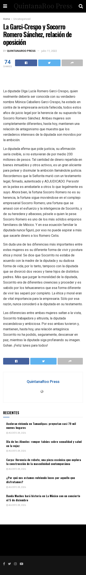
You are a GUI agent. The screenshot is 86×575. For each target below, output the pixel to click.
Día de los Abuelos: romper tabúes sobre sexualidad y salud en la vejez (44, 443)
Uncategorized (21, 19)
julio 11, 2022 (49, 51)
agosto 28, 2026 (17, 433)
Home (6, 19)
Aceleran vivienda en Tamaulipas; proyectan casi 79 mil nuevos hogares (41, 425)
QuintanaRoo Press (43, 6)
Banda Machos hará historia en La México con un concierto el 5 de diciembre (43, 498)
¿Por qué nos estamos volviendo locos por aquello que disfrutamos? (40, 479)
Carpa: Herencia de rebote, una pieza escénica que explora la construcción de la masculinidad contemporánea (43, 461)
